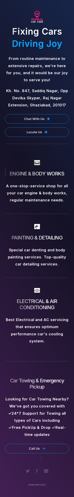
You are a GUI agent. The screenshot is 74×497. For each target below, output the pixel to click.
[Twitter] (27, 470)
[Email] (46, 470)
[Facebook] (36, 470)
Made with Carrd (37, 485)
